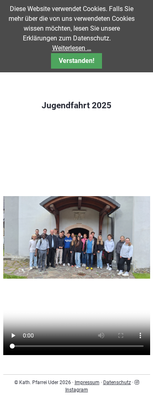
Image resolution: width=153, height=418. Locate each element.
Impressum (87, 382)
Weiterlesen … (71, 48)
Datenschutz (117, 382)
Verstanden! (76, 61)
